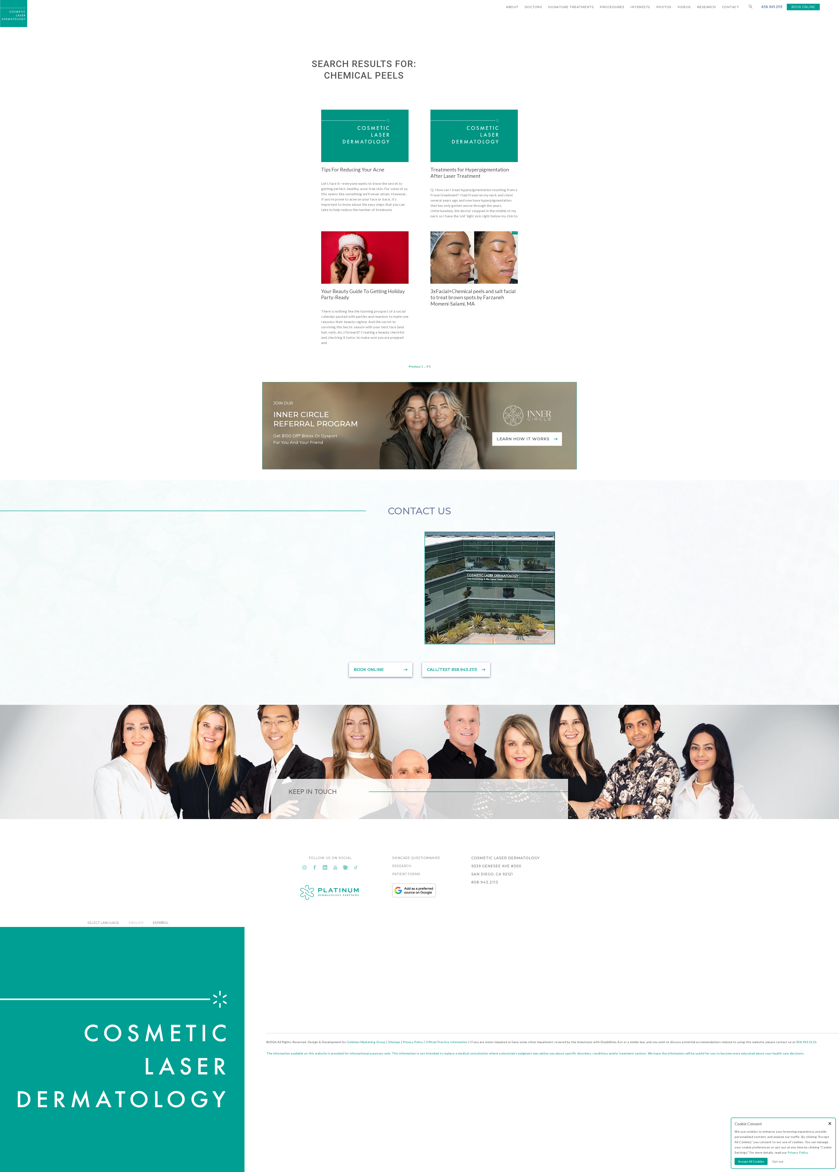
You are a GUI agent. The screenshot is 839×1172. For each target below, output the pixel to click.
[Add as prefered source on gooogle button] (414, 896)
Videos (684, 7)
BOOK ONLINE (803, 7)
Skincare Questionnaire (416, 858)
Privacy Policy (413, 1042)
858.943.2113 (771, 7)
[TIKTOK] (355, 867)
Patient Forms (406, 874)
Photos (663, 7)
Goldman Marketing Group (366, 1042)
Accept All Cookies (751, 1161)
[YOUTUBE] (335, 867)
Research (706, 7)
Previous (415, 366)
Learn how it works (523, 439)
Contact (730, 7)
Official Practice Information (447, 1042)
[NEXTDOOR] (345, 867)
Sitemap (394, 1042)
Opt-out (778, 1161)
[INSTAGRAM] (304, 867)
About (512, 7)
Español (160, 923)
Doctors (533, 7)
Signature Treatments (571, 7)
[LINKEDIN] (325, 867)
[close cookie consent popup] (830, 1123)
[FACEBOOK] (314, 867)
